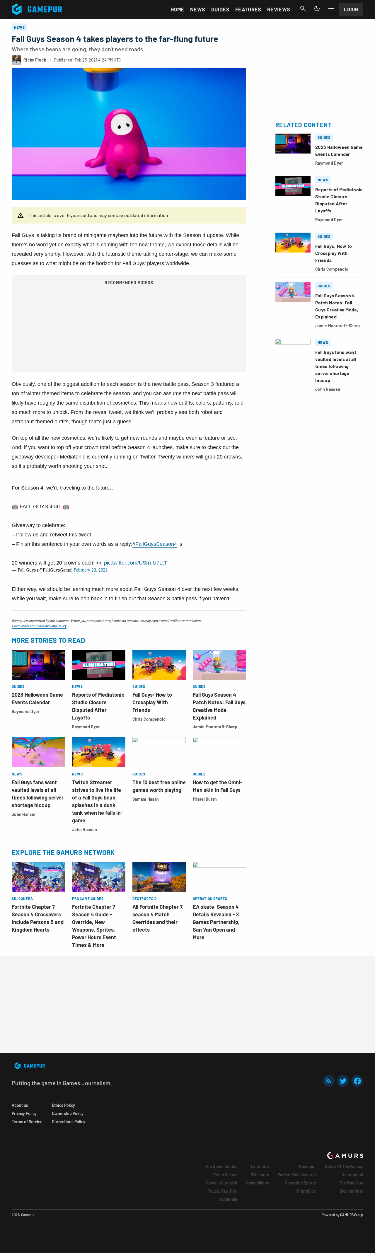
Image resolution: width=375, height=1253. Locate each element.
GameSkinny (257, 1182)
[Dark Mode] (317, 8)
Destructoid (352, 1174)
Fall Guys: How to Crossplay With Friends (152, 702)
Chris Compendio (149, 719)
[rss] (329, 1081)
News (197, 9)
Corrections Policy (68, 1121)
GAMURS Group (351, 1215)
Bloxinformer (351, 1191)
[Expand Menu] (331, 8)
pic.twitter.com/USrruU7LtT (135, 563)
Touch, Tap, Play (222, 1191)
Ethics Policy (63, 1105)
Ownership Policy (67, 1113)
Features (248, 9)
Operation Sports (300, 1182)
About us (20, 1105)
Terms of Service (27, 1121)
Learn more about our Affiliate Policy (39, 626)
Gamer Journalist (221, 1182)
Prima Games (225, 1174)
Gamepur (307, 1166)
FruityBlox (306, 1191)
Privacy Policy (24, 1113)
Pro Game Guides (221, 1166)
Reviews (278, 9)
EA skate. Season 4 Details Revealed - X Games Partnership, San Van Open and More (216, 921)
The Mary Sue (351, 1182)
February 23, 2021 (91, 569)
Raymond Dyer (25, 711)
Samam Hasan (145, 799)
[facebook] (357, 1081)
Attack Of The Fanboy (344, 1166)
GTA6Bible (228, 1199)
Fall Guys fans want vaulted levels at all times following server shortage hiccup (335, 366)
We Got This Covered (297, 1174)
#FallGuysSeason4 (154, 544)
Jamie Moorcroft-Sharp (215, 726)
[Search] (303, 8)
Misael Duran (205, 799)
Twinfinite (259, 1166)
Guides (220, 9)
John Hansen (24, 814)
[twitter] (343, 1081)
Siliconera (260, 1174)
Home (177, 9)
